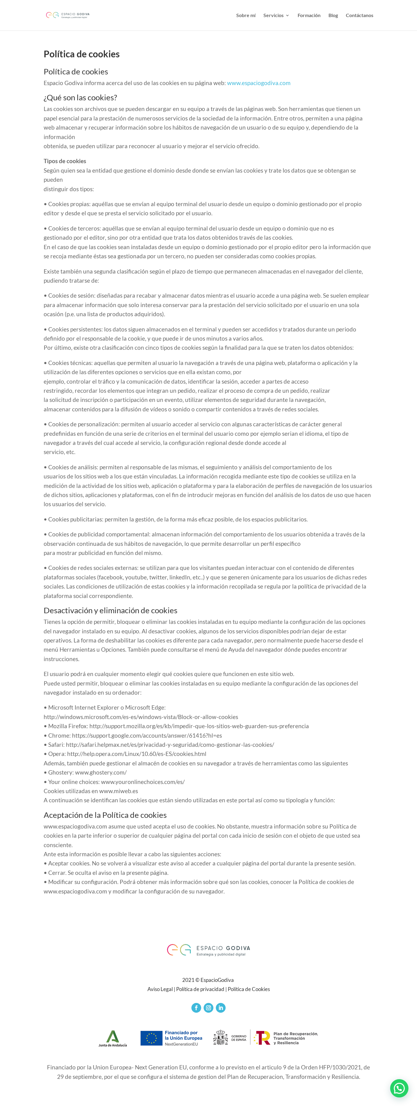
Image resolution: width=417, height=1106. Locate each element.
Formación (309, 15)
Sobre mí (246, 15)
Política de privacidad (200, 989)
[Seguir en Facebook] (196, 1008)
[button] (399, 1088)
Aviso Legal (160, 989)
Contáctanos (359, 15)
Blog (333, 15)
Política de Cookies (249, 989)
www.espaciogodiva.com (259, 82)
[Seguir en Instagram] (208, 1008)
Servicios (273, 15)
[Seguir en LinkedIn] (221, 1008)
